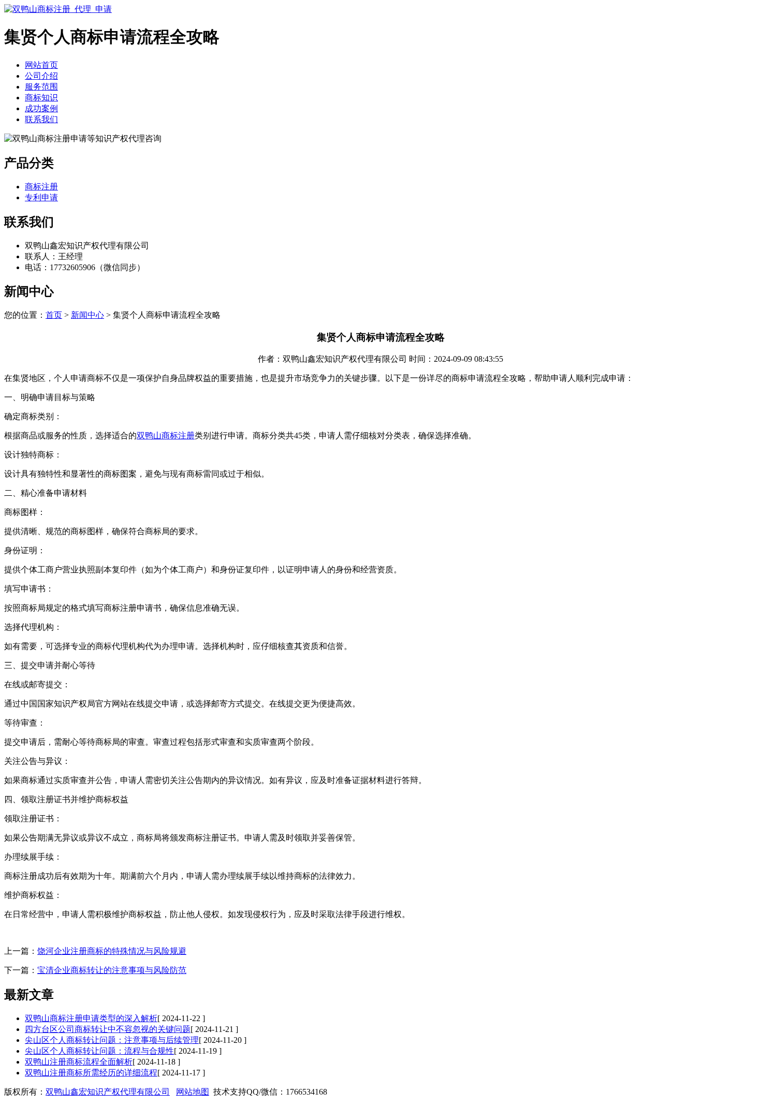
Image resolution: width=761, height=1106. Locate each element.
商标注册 (41, 186)
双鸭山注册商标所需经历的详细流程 (91, 1072)
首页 (54, 315)
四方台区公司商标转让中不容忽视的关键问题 (108, 1029)
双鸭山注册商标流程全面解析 (79, 1061)
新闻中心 (87, 315)
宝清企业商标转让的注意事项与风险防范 (111, 970)
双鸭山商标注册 (166, 435)
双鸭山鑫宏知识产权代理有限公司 (108, 1091)
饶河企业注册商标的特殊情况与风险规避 (111, 951)
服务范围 (41, 86)
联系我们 (41, 119)
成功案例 (41, 108)
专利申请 (41, 197)
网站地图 (192, 1091)
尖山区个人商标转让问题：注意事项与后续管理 (112, 1040)
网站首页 (41, 65)
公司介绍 (41, 75)
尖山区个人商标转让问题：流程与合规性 (99, 1050)
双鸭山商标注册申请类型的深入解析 (91, 1018)
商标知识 (41, 97)
